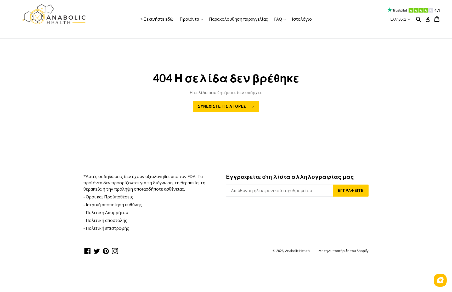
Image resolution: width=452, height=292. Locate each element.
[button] (400, 19)
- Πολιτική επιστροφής (106, 228)
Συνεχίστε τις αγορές (222, 106)
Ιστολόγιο (302, 19)
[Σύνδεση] (427, 19)
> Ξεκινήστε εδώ (156, 19)
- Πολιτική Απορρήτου (105, 212)
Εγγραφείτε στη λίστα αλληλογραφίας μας (290, 176)
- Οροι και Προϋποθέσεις (108, 197)
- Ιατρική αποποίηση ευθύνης (112, 205)
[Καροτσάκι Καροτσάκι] (437, 19)
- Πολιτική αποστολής (105, 220)
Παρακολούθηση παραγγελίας (238, 19)
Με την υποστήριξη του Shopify (344, 250)
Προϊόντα (192, 19)
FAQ (281, 19)
